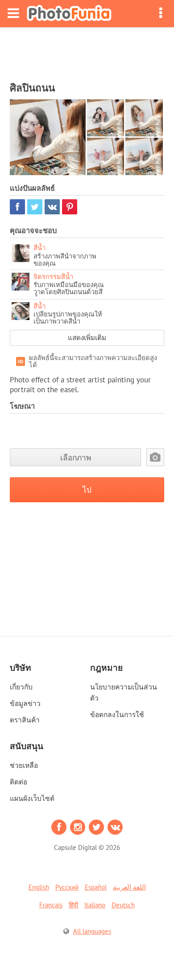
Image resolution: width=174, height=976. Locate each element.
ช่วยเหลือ (24, 765)
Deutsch (123, 905)
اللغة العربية (129, 887)
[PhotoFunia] (69, 13)
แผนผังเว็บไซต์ (32, 798)
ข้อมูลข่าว (25, 703)
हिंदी (73, 905)
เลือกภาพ (75, 457)
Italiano (94, 905)
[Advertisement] (87, 51)
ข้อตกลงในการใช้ (117, 714)
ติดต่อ (18, 781)
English (39, 887)
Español (96, 887)
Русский (67, 887)
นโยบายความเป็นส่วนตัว (123, 692)
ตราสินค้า (25, 719)
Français (50, 905)
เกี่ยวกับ (21, 686)
